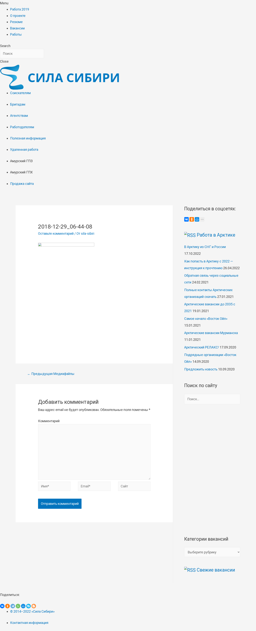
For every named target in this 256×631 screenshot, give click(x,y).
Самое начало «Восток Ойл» (205, 319)
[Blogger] (33, 606)
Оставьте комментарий (56, 233)
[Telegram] (12, 606)
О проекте (17, 16)
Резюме (16, 22)
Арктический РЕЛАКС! (201, 347)
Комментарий (49, 421)
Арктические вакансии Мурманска (211, 333)
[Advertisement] (94, 318)
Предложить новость (200, 369)
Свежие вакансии (216, 570)
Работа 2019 (19, 9)
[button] (128, 3)
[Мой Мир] (197, 219)
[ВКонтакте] (186, 219)
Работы (16, 34)
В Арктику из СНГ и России (205, 247)
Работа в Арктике (216, 235)
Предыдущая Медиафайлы (50, 374)
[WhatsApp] (18, 606)
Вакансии (17, 28)
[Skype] (28, 606)
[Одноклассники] (191, 219)
